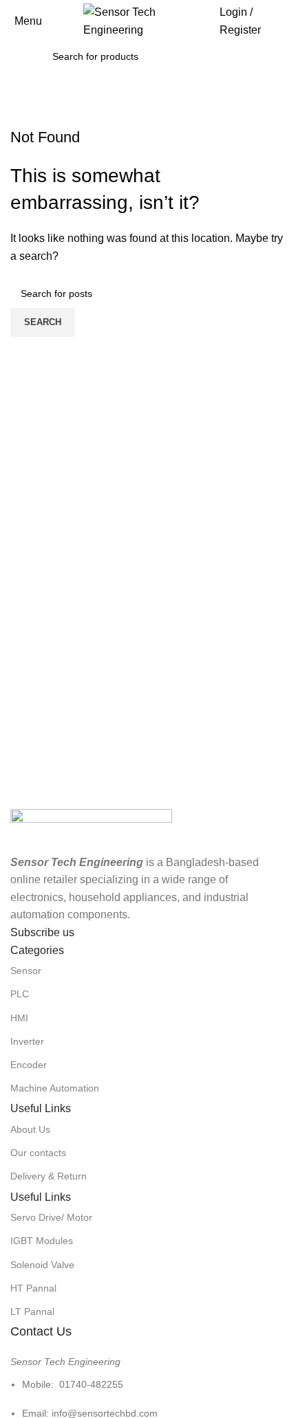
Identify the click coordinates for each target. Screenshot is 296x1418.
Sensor (25, 970)
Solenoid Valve (42, 1264)
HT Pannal (33, 1288)
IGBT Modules (41, 1240)
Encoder (28, 1064)
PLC (19, 993)
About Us (30, 1129)
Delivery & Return (48, 1176)
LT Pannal (32, 1311)
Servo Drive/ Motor (51, 1217)
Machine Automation (54, 1088)
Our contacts (38, 1152)
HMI (19, 1017)
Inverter (27, 1041)
